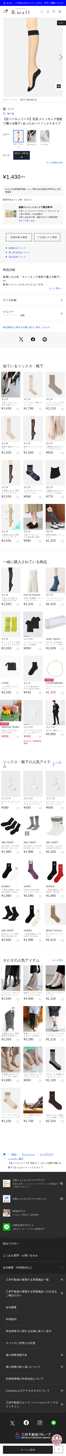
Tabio (13, 1154)
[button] (33, 57)
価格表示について (17, 248)
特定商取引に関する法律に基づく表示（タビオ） (27, 327)
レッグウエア (46, 1154)
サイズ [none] (6, 155)
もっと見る (54, 288)
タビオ (10, 109)
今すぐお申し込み (27, 220)
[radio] (18, 139)
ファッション (28, 1154)
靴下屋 (10, 113)
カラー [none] (6, 134)
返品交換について (17, 257)
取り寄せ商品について (19, 252)
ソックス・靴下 (15, 1158)
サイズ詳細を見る (54, 162)
